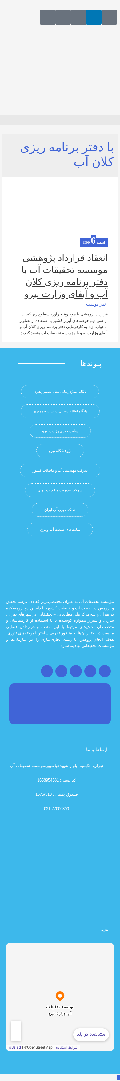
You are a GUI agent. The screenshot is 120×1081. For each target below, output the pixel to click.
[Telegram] (76, 671)
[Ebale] (47, 17)
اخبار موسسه (96, 304)
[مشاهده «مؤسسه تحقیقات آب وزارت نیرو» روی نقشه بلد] (60, 997)
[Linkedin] (94, 17)
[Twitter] (90, 671)
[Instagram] (105, 671)
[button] (60, 120)
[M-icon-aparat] (109, 17)
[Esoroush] (63, 17)
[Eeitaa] (78, 17)
